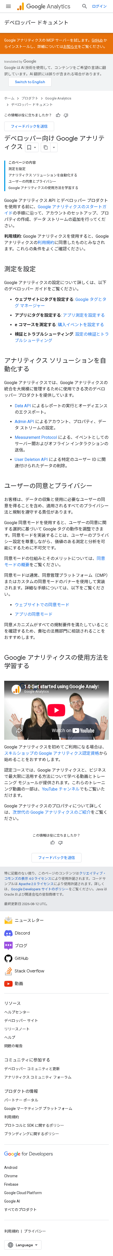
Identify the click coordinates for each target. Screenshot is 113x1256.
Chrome (11, 1176)
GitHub (97, 40)
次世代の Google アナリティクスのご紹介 (52, 812)
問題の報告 (13, 1046)
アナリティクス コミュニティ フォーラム (37, 1077)
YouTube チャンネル (61, 789)
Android (10, 1167)
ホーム (9, 98)
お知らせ (70, 46)
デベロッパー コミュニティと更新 (32, 1069)
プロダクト (29, 98)
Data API (23, 405)
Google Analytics (58, 98)
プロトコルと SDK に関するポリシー (34, 1125)
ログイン (99, 6)
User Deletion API (31, 459)
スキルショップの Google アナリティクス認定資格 (51, 753)
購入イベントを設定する (81, 324)
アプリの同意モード (34, 614)
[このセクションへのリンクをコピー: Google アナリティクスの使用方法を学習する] (34, 666)
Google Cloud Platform (23, 1193)
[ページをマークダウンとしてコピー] (45, 147)
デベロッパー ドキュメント (36, 22)
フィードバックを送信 (29, 126)
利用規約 (46, 242)
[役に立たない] (66, 115)
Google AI (12, 1201)
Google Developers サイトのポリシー (40, 889)
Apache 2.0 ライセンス (36, 884)
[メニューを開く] (8, 6)
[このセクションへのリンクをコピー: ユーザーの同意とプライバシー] (98, 486)
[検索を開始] (84, 6)
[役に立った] (58, 115)
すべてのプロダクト (20, 1210)
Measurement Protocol (36, 437)
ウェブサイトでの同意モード (42, 604)
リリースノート (17, 1029)
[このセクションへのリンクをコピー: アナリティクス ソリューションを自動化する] (34, 369)
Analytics (58, 6)
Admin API (24, 421)
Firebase (11, 1184)
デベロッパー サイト (21, 1021)
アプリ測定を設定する (84, 315)
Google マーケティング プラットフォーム (38, 1108)
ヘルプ (9, 1037)
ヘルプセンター (17, 1012)
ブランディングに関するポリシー (31, 1134)
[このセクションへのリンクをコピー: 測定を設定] (41, 269)
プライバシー (35, 1231)
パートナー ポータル (21, 1100)
